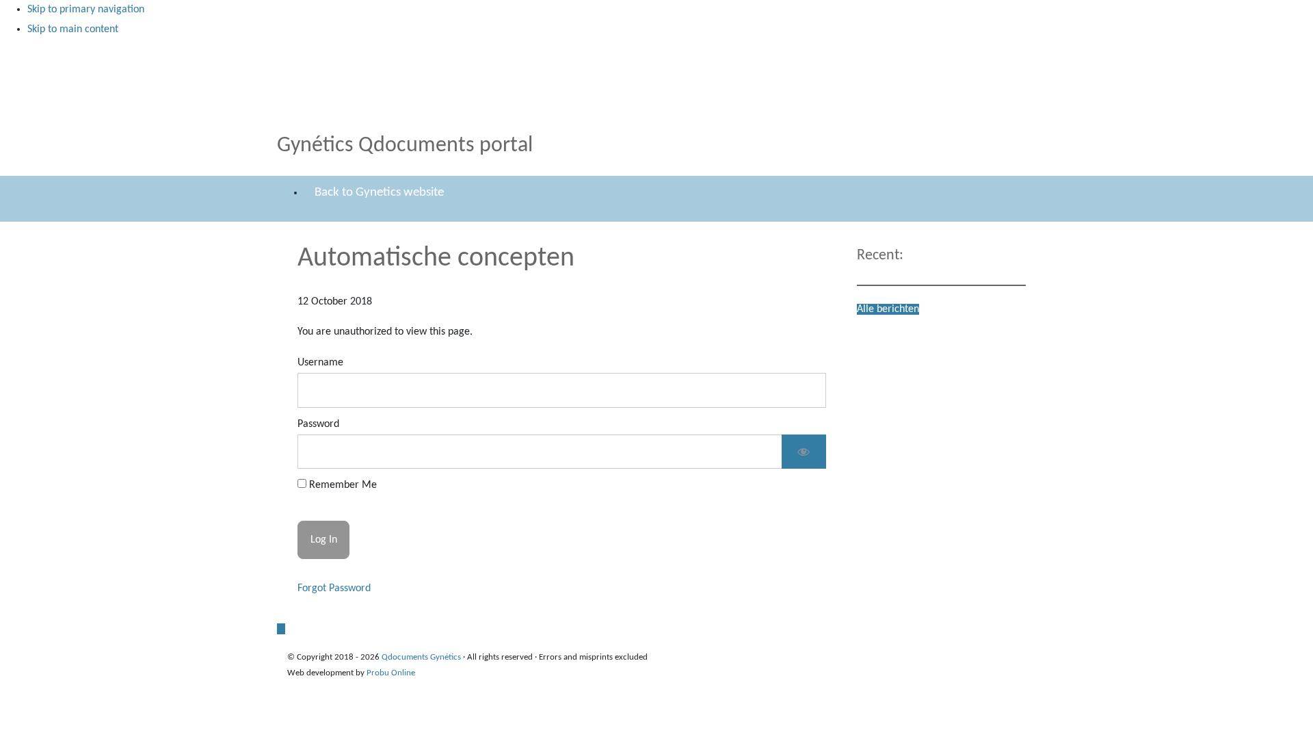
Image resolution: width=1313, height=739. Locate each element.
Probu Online (391, 673)
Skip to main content (72, 29)
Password (318, 424)
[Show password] (804, 452)
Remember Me (341, 485)
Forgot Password (334, 588)
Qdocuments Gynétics (302, 53)
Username (320, 362)
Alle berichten (888, 309)
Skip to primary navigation (85, 9)
